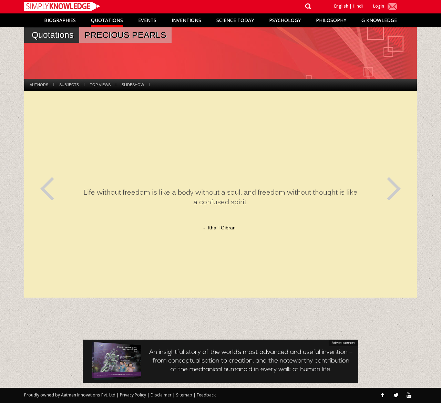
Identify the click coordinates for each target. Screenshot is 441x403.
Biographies (60, 20)
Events (147, 20)
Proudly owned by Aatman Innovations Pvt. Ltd (69, 395)
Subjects (69, 85)
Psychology (285, 20)
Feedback (206, 395)
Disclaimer (161, 395)
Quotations (107, 20)
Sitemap (184, 395)
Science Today (235, 20)
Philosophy (331, 20)
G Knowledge (379, 20)
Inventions (186, 20)
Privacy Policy (133, 395)
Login (378, 6)
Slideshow (133, 85)
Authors (39, 85)
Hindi (358, 6)
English (341, 6)
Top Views (100, 85)
